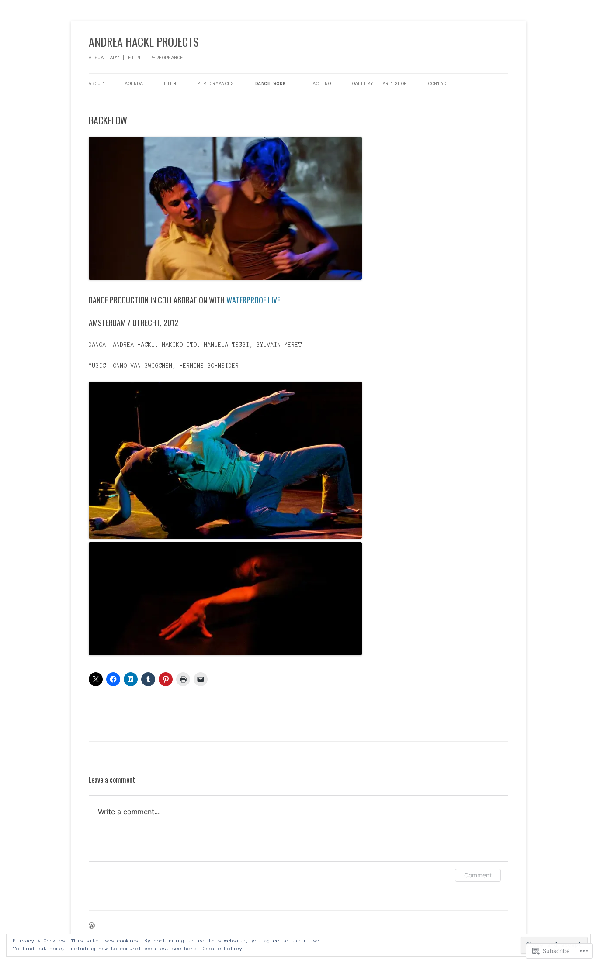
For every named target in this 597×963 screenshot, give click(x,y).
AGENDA (134, 83)
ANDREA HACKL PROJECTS (143, 41)
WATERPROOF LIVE (253, 300)
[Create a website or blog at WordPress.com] (92, 926)
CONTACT (439, 83)
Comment (478, 875)
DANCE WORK (270, 83)
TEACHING (319, 83)
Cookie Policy (223, 948)
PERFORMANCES (216, 83)
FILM (170, 83)
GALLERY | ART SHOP (379, 83)
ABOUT (96, 83)
